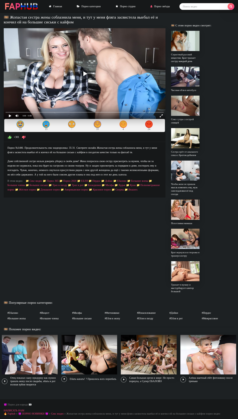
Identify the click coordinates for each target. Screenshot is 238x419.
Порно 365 (53, 181)
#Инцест (44, 313)
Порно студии (128, 6)
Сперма (119, 189)
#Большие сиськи (82, 318)
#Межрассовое (210, 318)
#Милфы (77, 313)
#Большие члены (49, 318)
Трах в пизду (59, 185)
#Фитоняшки (112, 313)
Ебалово (121, 181)
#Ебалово (12, 313)
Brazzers (132, 189)
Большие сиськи (39, 185)
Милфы (109, 185)
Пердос (96, 181)
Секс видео (36, 181)
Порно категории (91, 6)
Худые (121, 185)
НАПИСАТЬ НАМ (14, 410)
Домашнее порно (50, 189)
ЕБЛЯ (84, 181)
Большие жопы (139, 181)
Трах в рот (77, 185)
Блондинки (94, 185)
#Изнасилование (146, 313)
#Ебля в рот (176, 318)
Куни (133, 185)
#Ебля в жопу (112, 318)
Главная (57, 6)
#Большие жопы (16, 318)
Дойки (108, 181)
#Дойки (173, 313)
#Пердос (206, 313)
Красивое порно (102, 189)
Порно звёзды (162, 6)
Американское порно (76, 189)
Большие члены (16, 185)
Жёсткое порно (27, 189)
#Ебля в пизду (145, 318)
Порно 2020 (69, 181)
